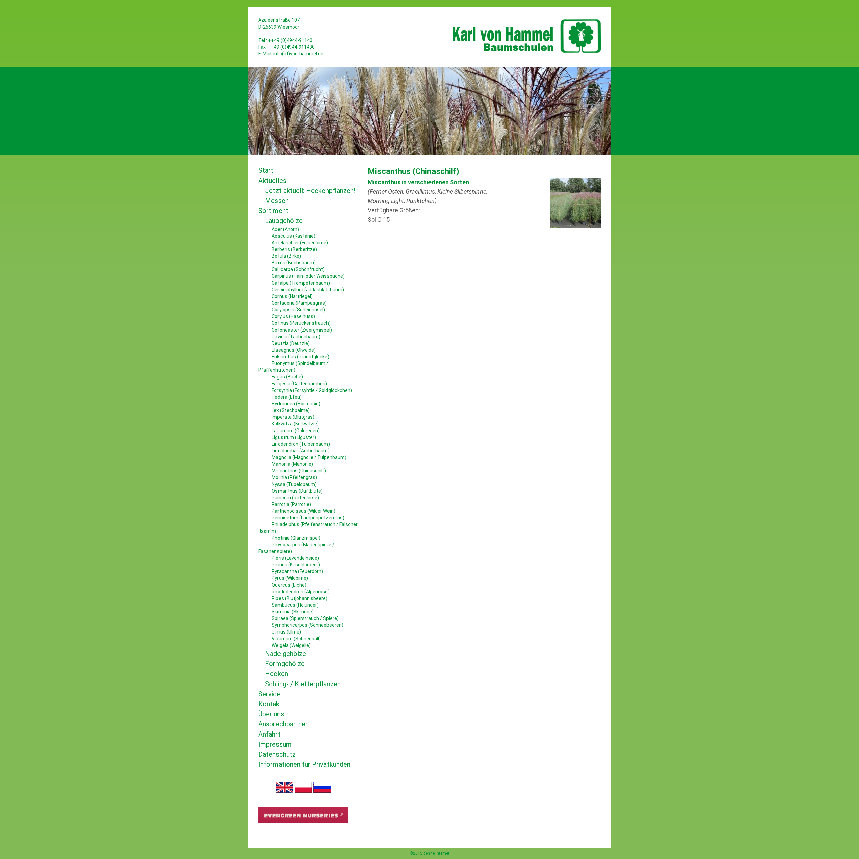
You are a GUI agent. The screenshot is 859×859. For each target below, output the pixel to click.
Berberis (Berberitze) (294, 249)
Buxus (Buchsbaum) (294, 262)
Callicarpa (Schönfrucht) (298, 269)
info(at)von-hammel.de (298, 53)
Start (265, 170)
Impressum (275, 744)
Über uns (271, 714)
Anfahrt (269, 734)
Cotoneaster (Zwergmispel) (302, 330)
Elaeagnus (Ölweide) (294, 350)
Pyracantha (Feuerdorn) (297, 571)
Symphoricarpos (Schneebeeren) (307, 625)
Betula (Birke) (286, 256)
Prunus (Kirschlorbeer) (296, 564)
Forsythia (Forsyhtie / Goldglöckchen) (312, 390)
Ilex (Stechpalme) (291, 410)
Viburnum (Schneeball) (296, 638)
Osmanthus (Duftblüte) (297, 491)
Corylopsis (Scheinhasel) (298, 309)
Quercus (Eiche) (289, 585)
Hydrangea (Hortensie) (296, 403)
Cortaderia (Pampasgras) (299, 303)
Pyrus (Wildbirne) (290, 578)
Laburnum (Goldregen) (296, 430)
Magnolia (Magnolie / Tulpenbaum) (309, 457)
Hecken (276, 674)
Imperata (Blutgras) (293, 417)
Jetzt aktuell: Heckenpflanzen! (310, 191)
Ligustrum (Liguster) (294, 437)
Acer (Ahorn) (285, 229)
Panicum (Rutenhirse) (295, 497)
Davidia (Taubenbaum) (296, 336)
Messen (277, 201)
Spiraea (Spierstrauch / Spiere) (305, 618)
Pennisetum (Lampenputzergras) (308, 517)
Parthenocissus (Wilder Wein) (303, 511)
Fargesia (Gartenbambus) (299, 383)
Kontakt (270, 704)
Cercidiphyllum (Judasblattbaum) (308, 289)
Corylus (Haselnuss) (293, 316)
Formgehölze (285, 664)
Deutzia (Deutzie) (291, 343)
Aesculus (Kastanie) (293, 236)
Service (269, 694)
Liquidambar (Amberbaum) (301, 450)
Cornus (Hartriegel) (292, 296)
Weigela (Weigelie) (291, 645)
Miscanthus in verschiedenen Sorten (418, 182)
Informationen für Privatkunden (304, 764)
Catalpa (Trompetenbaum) (301, 283)
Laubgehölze (284, 221)
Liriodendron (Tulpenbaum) (301, 444)
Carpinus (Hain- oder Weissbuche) (308, 276)
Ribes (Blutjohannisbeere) (299, 598)
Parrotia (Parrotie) (291, 504)
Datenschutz (277, 754)
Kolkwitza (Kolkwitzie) (295, 423)
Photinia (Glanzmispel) (296, 538)
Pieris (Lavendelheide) (295, 558)
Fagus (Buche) (287, 377)
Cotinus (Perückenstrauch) (301, 323)
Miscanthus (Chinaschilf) (299, 470)
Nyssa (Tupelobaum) (294, 484)
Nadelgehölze (285, 654)
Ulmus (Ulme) (286, 632)
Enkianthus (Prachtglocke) (300, 356)
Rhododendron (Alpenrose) (301, 591)
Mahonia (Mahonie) (292, 464)
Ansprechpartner (283, 724)
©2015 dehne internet (429, 853)
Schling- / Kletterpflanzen (303, 684)
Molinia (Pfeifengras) (294, 477)
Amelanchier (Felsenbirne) (300, 242)
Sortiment (273, 211)
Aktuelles (272, 180)
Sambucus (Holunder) (295, 605)
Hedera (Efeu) (287, 397)
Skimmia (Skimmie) (293, 611)
